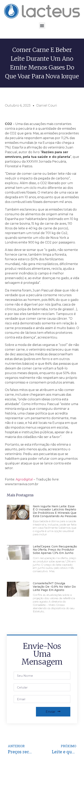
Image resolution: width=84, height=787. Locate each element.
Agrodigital (24, 479)
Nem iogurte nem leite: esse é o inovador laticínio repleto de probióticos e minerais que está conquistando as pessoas (55, 511)
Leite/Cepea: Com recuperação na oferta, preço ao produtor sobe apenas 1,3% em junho (55, 550)
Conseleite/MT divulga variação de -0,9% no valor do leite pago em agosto (54, 587)
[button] (42, 25)
